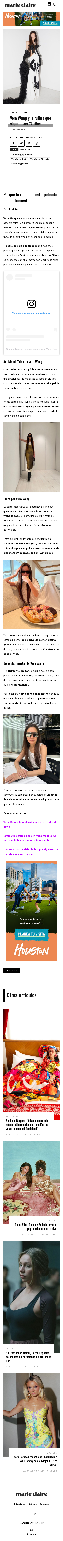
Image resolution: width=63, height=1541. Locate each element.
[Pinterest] (29, 143)
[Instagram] (35, 1514)
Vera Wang (25, 149)
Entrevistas (13, 1116)
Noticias (32, 1504)
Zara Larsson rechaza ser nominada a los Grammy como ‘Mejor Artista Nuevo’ (35, 1461)
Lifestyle (17, 112)
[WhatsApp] (36, 143)
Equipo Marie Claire (29, 137)
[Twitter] (21, 143)
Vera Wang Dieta (19, 159)
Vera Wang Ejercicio (39, 159)
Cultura (52, 1220)
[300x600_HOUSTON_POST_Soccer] (31, 963)
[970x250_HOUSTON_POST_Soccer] (31, 25)
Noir (31, 1530)
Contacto (44, 1504)
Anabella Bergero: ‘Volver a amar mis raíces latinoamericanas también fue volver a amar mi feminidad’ (27, 1125)
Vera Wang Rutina (19, 163)
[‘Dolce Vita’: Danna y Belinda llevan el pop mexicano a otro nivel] (31, 1183)
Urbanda (31, 1534)
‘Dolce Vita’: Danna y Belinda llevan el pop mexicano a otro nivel (35, 1227)
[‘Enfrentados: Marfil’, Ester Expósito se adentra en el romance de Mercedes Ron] (31, 1297)
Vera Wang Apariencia (21, 154)
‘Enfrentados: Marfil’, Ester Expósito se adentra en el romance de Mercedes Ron (28, 1357)
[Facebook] (13, 143)
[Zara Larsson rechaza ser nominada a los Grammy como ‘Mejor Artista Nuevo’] (31, 1415)
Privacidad (19, 1504)
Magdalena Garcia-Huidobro (24, 1134)
